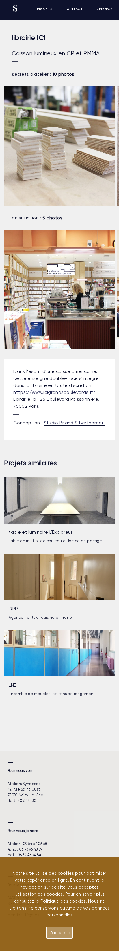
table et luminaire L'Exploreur (40, 532)
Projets (44, 9)
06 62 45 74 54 (29, 855)
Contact (74, 9)
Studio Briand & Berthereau (74, 422)
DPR (13, 608)
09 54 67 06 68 (35, 844)
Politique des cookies (63, 901)
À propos (104, 9)
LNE (12, 685)
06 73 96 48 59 (30, 849)
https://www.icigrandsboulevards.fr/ (54, 392)
